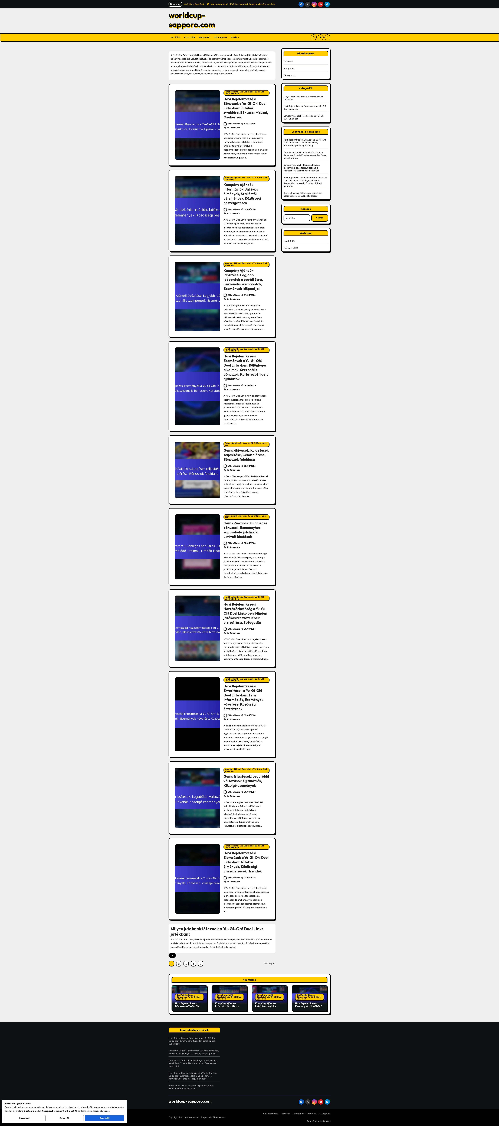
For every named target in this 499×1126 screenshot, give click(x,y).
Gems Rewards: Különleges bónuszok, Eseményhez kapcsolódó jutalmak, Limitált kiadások (245, 530)
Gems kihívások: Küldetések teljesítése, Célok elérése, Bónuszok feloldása (246, 455)
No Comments (233, 128)
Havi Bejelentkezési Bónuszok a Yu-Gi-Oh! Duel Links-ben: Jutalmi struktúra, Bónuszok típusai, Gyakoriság (246, 108)
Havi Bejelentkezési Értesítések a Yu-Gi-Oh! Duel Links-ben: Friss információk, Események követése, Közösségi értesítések (243, 697)
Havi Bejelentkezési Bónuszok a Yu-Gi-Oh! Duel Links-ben (244, 93)
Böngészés (205, 37)
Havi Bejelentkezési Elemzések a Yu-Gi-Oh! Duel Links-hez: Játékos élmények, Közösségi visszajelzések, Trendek (246, 862)
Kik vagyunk (220, 37)
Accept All (104, 1118)
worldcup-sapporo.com (192, 19)
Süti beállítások (270, 1113)
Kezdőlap (175, 37)
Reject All (64, 1118)
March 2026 (290, 241)
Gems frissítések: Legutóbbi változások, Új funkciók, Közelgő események (246, 781)
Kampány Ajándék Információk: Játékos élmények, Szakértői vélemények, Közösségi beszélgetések (242, 193)
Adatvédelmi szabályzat (318, 1121)
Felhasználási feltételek (304, 1113)
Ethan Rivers (234, 124)
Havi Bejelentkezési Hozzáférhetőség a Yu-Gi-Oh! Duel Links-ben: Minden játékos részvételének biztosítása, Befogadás (245, 613)
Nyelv (234, 37)
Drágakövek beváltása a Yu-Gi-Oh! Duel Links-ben (246, 444)
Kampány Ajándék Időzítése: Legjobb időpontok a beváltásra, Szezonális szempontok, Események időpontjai (243, 279)
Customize (24, 1118)
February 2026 (291, 248)
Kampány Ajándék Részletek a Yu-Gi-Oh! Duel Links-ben (246, 179)
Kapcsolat (189, 37)
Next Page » (269, 963)
